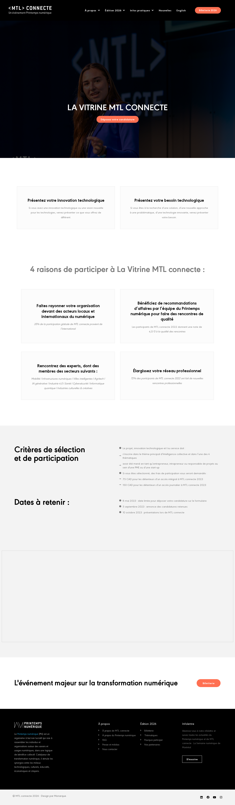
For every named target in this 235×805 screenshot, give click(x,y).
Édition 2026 (113, 10)
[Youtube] (214, 797)
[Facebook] (208, 797)
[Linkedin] (201, 797)
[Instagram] (221, 797)
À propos (90, 10)
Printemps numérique (27, 733)
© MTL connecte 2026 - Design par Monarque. (40, 795)
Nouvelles (165, 10)
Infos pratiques (140, 10)
